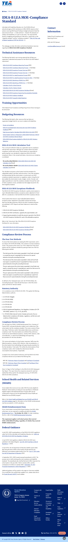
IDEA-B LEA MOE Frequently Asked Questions (14, 98)
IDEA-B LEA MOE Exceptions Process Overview (15, 70)
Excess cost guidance (8, 125)
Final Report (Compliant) (33, 360)
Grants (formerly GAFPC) (10, 474)
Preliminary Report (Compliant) (16, 360)
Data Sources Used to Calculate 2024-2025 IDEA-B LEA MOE (19, 132)
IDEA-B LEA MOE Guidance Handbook (13, 95)
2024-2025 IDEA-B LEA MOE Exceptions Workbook (16, 90)
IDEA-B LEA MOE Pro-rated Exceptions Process (15, 75)
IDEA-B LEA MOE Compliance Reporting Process (15, 65)
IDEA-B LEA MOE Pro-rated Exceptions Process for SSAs (17, 78)
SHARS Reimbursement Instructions (22, 415)
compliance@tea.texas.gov (54, 46)
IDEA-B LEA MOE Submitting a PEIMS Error (14, 80)
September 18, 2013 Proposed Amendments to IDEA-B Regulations (18, 465)
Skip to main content (5, 1)
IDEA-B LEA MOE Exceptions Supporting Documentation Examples (20, 93)
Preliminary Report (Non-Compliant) (17, 363)
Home (5, 11)
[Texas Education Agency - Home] (7, 3)
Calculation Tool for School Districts (12, 85)
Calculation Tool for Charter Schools (12, 88)
